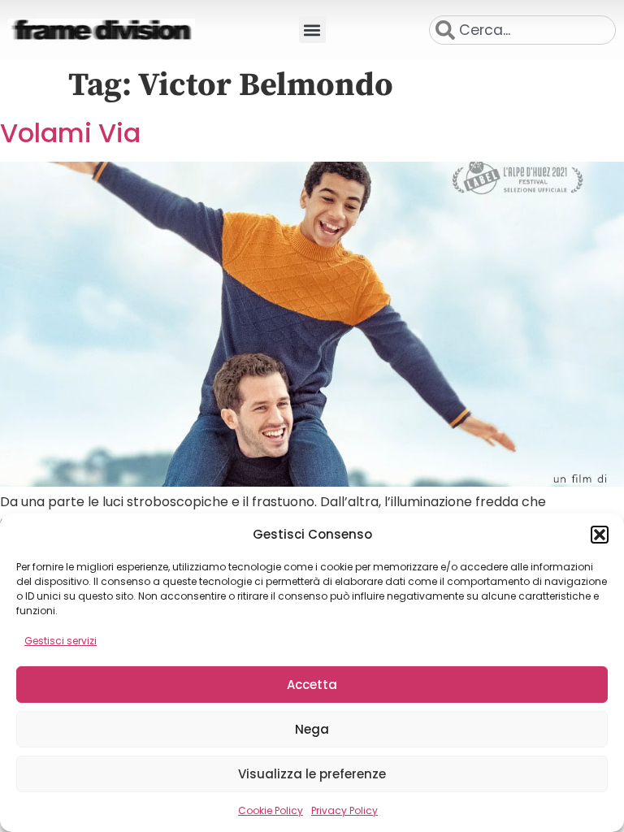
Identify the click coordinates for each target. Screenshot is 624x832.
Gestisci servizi (60, 641)
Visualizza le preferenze (312, 773)
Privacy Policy (344, 810)
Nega (312, 729)
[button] (600, 534)
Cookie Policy (270, 810)
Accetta (312, 684)
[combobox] (522, 30)
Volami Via (70, 133)
